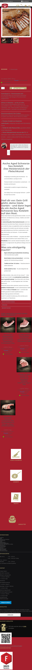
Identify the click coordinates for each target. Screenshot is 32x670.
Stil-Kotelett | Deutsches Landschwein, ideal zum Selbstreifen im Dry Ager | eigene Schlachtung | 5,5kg (7, 425)
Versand (16, 84)
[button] (4, 44)
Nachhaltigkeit (3, 552)
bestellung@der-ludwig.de (6, 595)
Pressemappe (3, 549)
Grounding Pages (3, 554)
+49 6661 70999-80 (5, 580)
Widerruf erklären (5, 606)
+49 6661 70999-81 (5, 597)
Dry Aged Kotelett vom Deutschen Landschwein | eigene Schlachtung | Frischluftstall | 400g (24, 342)
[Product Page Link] (7, 329)
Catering (2, 541)
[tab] (16, 161)
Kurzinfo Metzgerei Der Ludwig (6, 547)
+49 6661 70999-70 (5, 588)
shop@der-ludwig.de (5, 586)
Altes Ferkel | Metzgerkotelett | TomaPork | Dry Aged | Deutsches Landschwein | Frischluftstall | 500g (7, 342)
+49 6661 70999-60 (9, 589)
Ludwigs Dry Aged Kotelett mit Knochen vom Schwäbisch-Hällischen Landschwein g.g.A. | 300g (24, 383)
